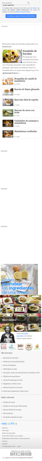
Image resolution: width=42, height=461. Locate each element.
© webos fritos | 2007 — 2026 (11, 446)
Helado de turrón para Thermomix (15, 406)
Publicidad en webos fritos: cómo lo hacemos (16, 438)
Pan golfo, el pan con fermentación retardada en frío (21, 373)
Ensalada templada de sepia (12, 417)
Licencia (4, 441)
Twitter (22, 454)
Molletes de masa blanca (11, 376)
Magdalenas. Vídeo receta (12, 384)
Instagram (11, 454)
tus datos (33, 8)
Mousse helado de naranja (12, 410)
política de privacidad (22, 12)
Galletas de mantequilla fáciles (13, 362)
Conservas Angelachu (29, 346)
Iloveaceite (3, 346)
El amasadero (20, 346)
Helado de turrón (9, 402)
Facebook (15, 454)
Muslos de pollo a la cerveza (12, 387)
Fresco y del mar (12, 346)
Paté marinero (8, 413)
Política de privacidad (8, 433)
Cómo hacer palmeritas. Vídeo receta (15, 391)
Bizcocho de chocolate (10, 358)
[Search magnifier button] (28, 3)
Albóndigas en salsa (10, 369)
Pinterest (26, 454)
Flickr (29, 454)
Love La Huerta (37, 346)
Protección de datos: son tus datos (12, 436)
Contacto (5, 444)
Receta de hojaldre (9, 365)
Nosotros (5, 428)
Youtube (19, 454)
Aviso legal (5, 430)
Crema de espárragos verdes (13, 380)
